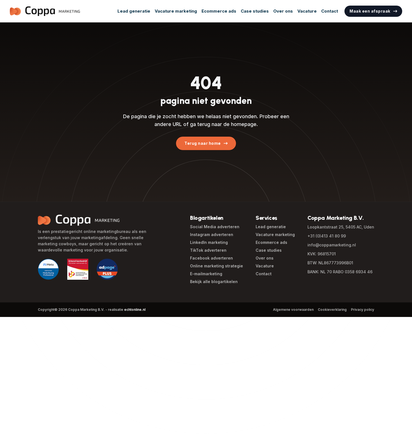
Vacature (307, 11)
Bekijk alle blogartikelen (214, 281)
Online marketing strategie (216, 265)
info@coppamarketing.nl (331, 244)
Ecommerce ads (219, 11)
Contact (329, 11)
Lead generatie (133, 11)
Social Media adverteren (214, 226)
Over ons (283, 11)
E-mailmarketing (206, 273)
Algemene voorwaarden (293, 309)
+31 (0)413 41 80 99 (326, 236)
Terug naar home (202, 143)
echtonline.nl (134, 309)
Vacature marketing (176, 11)
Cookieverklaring (332, 309)
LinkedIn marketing (209, 242)
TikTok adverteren (208, 250)
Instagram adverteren (211, 234)
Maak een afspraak (369, 11)
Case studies (255, 11)
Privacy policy (362, 309)
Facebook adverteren (211, 258)
